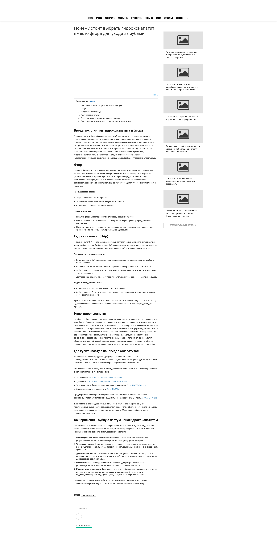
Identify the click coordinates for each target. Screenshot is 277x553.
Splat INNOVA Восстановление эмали (105, 378)
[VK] (76, 95)
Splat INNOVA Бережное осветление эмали (108, 381)
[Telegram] (81, 95)
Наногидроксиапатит (90, 115)
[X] (96, 95)
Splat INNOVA (113, 389)
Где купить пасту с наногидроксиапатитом (100, 118)
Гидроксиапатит (88, 495)
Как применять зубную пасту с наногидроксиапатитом (106, 121)
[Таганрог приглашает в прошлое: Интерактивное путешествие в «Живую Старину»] (183, 40)
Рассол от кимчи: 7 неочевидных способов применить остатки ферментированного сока (181, 213)
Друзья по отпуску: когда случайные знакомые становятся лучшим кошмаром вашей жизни (182, 87)
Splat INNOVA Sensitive (137, 385)
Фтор (83, 108)
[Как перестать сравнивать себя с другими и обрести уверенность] (183, 105)
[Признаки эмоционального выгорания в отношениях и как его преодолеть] (183, 166)
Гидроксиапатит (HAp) (91, 112)
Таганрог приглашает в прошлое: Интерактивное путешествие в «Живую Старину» (181, 55)
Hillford (155, 95)
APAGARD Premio (149, 398)
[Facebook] (86, 95)
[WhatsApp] (91, 95)
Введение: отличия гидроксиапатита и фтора (101, 105)
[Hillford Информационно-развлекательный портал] (138, 8)
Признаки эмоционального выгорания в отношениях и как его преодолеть (182, 181)
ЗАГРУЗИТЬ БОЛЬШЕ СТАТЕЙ (182, 225)
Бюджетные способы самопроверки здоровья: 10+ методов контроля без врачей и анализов (183, 149)
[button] (188, 18)
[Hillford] (150, 95)
